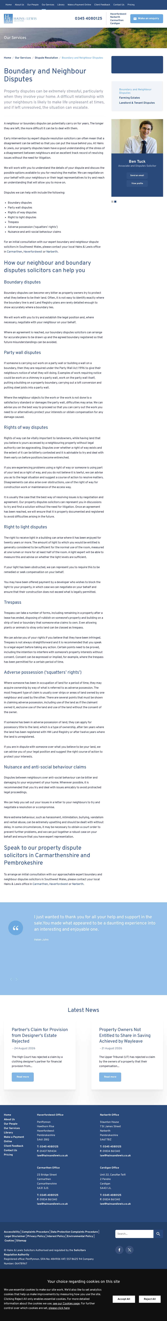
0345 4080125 (88, 19)
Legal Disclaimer (15, 1236)
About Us (19, 4)
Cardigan (115, 23)
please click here (59, 1308)
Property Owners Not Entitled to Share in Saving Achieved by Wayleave (125, 1035)
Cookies (9, 1240)
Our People (32, 4)
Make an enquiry (148, 18)
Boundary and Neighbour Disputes (82, 58)
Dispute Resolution (46, 58)
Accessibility (12, 1232)
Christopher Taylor (137, 161)
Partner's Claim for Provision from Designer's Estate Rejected (40, 1035)
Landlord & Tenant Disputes (137, 103)
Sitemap (21, 1240)
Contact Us (118, 4)
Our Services (48, 4)
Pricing (131, 4)
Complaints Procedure (35, 1232)
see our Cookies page (66, 1304)
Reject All (150, 1299)
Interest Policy (56, 1236)
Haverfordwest (118, 14)
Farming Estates (129, 98)
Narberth (115, 17)
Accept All (124, 1299)
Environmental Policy (80, 1236)
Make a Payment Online (79, 4)
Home (9, 4)
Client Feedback (102, 4)
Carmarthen (117, 20)
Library (60, 4)
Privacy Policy (36, 1236)
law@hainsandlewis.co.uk (52, 1155)
